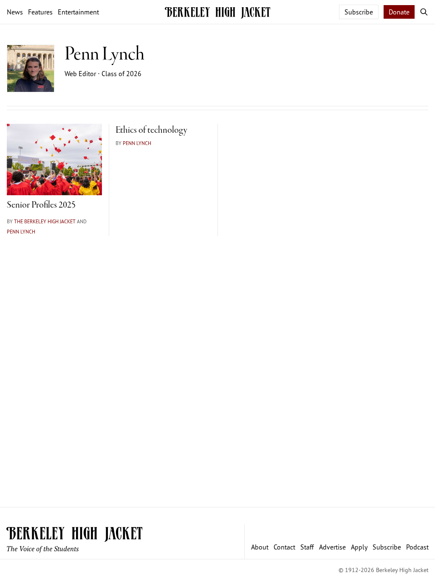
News (15, 12)
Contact (284, 547)
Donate (399, 12)
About (259, 547)
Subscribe (359, 12)
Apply (359, 547)
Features (40, 12)
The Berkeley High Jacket (45, 221)
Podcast (417, 547)
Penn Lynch (21, 231)
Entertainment (78, 12)
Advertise (332, 547)
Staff (307, 547)
